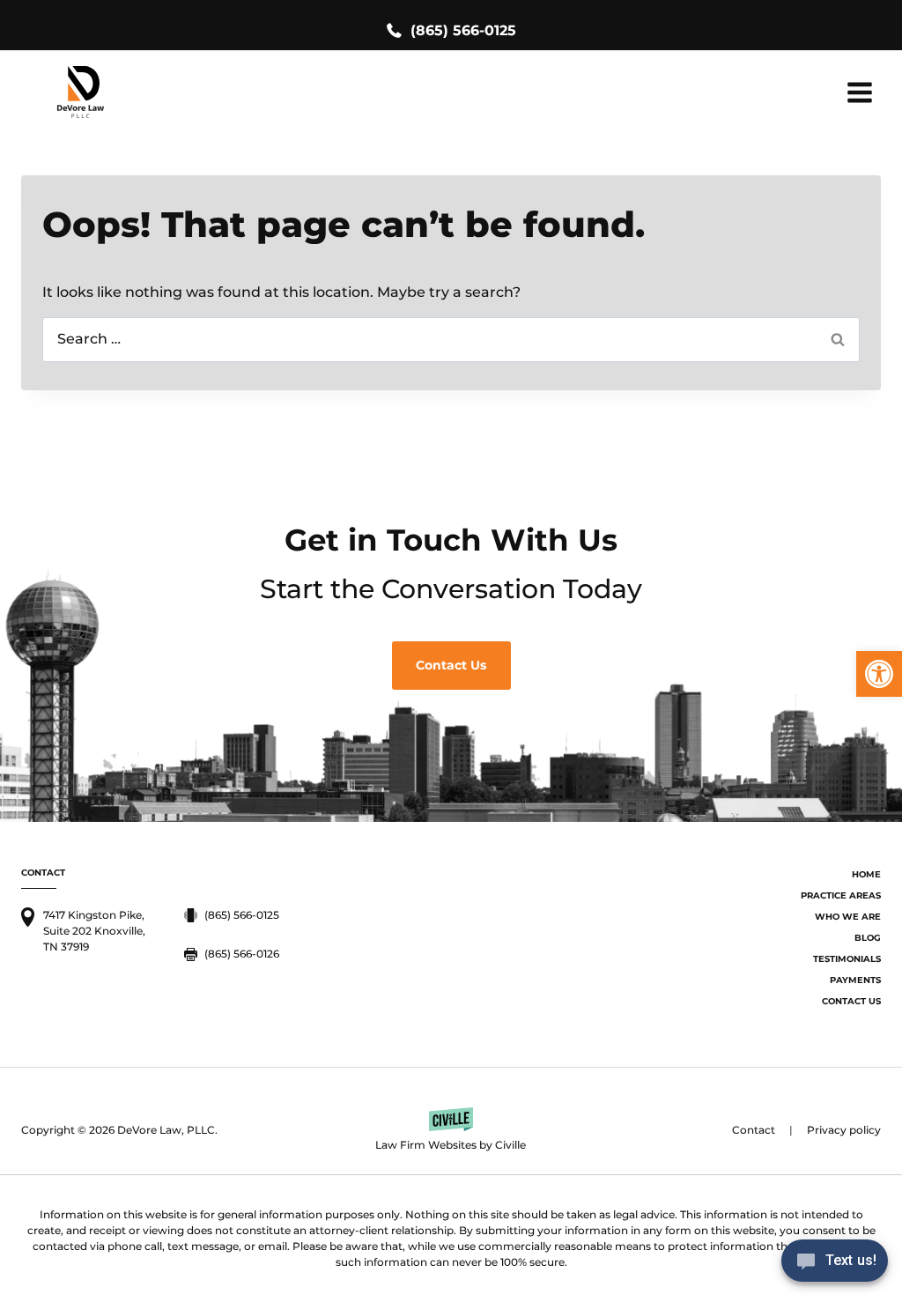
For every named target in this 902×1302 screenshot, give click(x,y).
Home (866, 874)
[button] (879, 674)
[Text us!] (834, 1265)
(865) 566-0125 (463, 30)
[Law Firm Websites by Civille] (451, 1130)
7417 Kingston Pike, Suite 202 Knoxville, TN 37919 (94, 930)
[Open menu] (859, 92)
